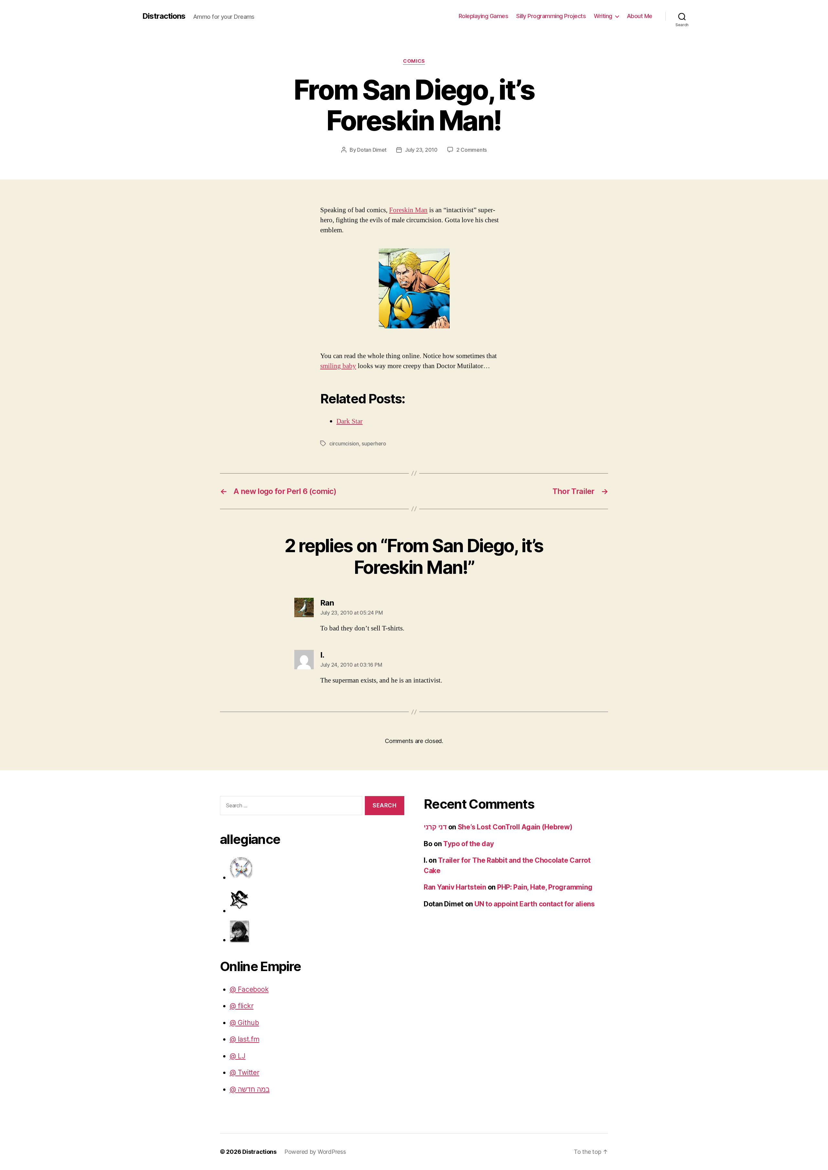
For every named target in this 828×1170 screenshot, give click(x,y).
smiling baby (338, 366)
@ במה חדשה (249, 1089)
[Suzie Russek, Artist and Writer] (317, 931)
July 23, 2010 (421, 150)
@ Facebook (249, 989)
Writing (603, 16)
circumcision (344, 443)
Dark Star (349, 421)
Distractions (163, 16)
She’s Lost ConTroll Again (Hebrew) (515, 827)
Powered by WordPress (315, 1151)
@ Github (244, 1023)
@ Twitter (244, 1072)
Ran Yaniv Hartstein (455, 887)
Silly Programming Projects (551, 16)
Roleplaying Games (483, 16)
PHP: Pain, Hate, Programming (544, 887)
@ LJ (237, 1056)
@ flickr (242, 1006)
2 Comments (471, 150)
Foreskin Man (408, 210)
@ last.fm (244, 1039)
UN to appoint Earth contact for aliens (534, 904)
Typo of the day (468, 844)
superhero (374, 443)
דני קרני (435, 827)
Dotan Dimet (372, 150)
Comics (414, 61)
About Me (639, 16)
